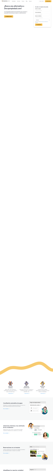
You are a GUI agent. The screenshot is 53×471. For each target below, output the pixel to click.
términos (42, 21)
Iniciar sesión (41, 1)
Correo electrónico (38, 12)
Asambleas (14, 1)
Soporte (30, 1)
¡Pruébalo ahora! (8, 16)
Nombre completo (38, 8)
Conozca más (10, 393)
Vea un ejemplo (5, 408)
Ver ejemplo (38, 24)
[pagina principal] (6, 1)
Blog (26, 1)
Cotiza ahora (48, 1)
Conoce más (26, 393)
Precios (23, 1)
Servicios (18, 1)
